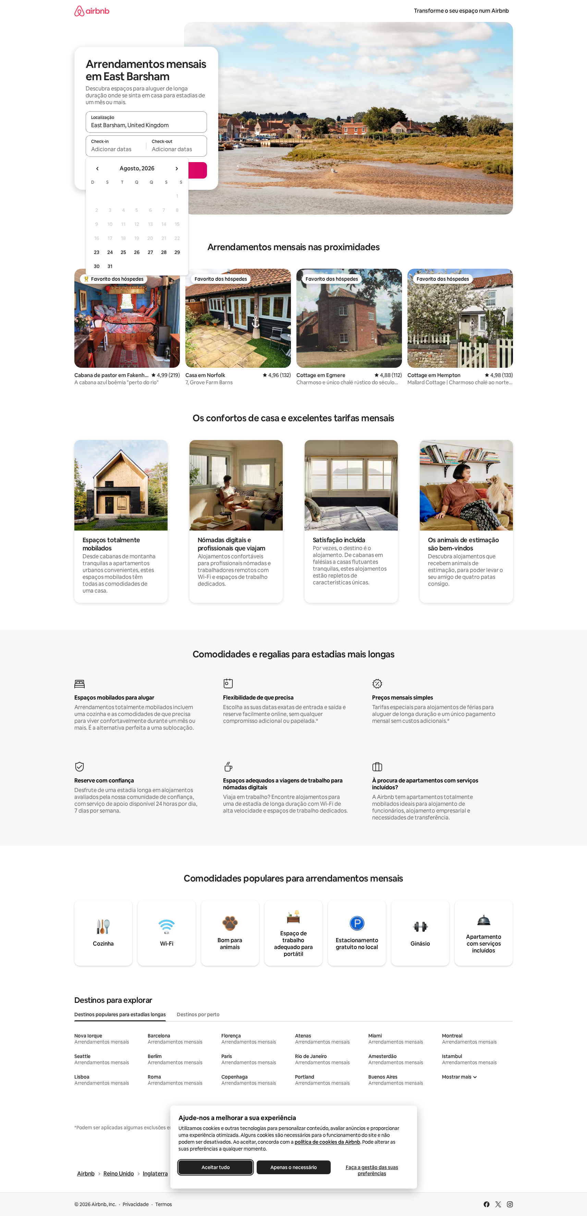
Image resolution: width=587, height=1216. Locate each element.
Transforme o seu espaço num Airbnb (461, 10)
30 (97, 266)
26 (136, 252)
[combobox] (146, 125)
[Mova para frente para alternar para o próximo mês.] (176, 169)
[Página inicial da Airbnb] (91, 11)
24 (110, 252)
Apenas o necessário (293, 1167)
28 (164, 252)
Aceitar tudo (215, 1167)
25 (123, 252)
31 (110, 266)
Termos (163, 1204)
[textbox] (116, 149)
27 (150, 252)
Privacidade (136, 1204)
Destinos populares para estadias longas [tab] (120, 1014)
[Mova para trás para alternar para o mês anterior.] (98, 169)
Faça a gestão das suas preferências (371, 1170)
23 (96, 252)
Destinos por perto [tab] (198, 1014)
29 (177, 252)
